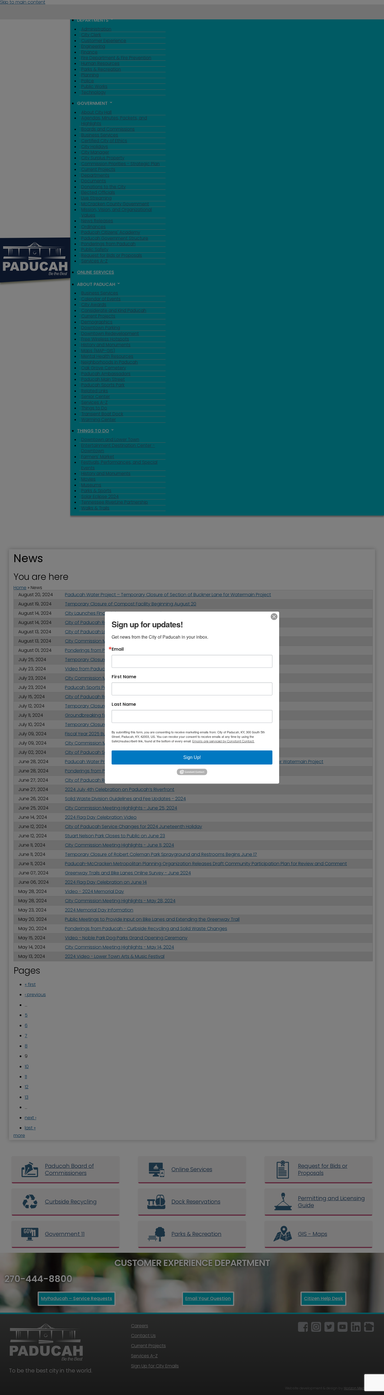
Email (118, 649)
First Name (124, 676)
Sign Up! (192, 757)
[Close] (274, 616)
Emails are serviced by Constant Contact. (223, 741)
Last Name (124, 704)
